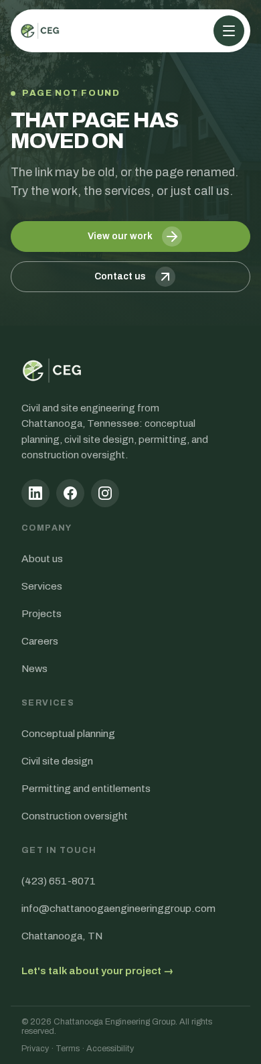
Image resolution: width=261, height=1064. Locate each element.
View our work (120, 236)
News (34, 668)
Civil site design (57, 761)
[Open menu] (228, 30)
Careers (39, 641)
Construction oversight (74, 815)
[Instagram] (105, 493)
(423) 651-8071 (58, 880)
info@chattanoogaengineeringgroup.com (118, 908)
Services (41, 586)
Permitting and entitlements (86, 788)
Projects (41, 613)
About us (42, 558)
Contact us (120, 276)
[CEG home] (40, 31)
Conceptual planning (68, 733)
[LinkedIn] (35, 493)
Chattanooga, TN (61, 935)
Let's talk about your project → (97, 970)
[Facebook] (70, 493)
